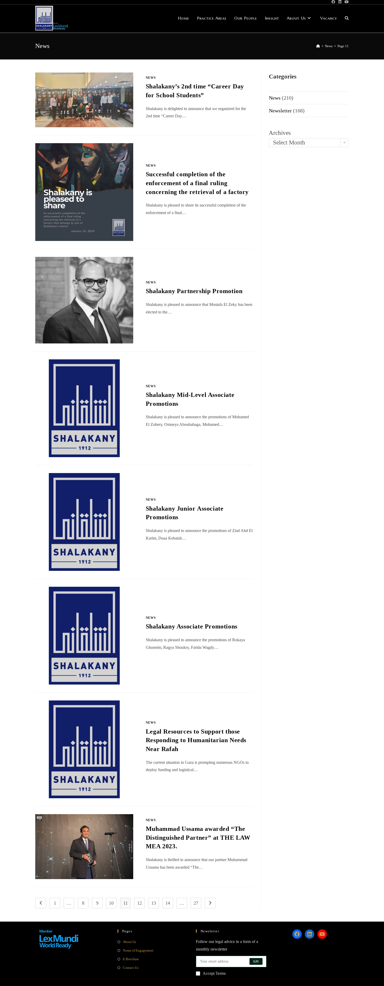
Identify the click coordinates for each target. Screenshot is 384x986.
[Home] (318, 46)
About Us (129, 942)
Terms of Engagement (138, 950)
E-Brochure (131, 959)
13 (153, 903)
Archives (280, 133)
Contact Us (130, 968)
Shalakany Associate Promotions (191, 626)
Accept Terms (214, 973)
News (151, 78)
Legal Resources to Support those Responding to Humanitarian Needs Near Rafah (196, 740)
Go (256, 961)
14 (167, 903)
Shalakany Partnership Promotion (194, 291)
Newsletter (280, 110)
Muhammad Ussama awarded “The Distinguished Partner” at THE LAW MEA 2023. (198, 837)
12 (139, 903)
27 (196, 903)
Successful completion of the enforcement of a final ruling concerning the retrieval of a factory (197, 183)
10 (111, 903)
